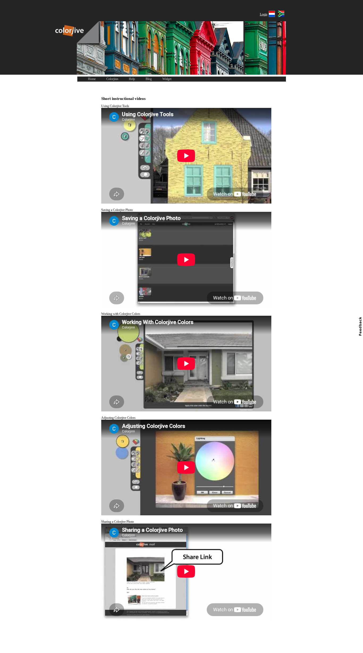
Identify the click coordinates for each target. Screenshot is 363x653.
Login (263, 14)
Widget (166, 79)
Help (132, 79)
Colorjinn (112, 79)
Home (92, 79)
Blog (149, 79)
